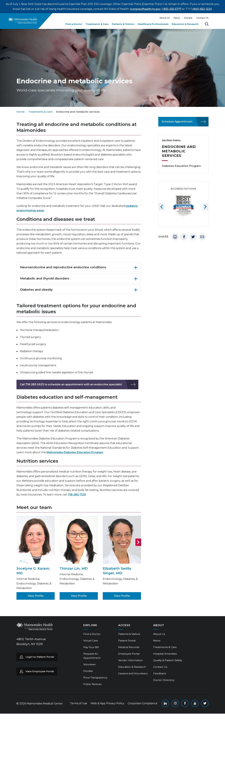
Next (138, 542)
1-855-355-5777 (171, 9)
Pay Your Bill (91, 647)
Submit (194, 26)
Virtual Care (90, 640)
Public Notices (92, 684)
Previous (161, 206)
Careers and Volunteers (133, 673)
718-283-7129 (77, 494)
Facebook (184, 237)
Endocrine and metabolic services (179, 151)
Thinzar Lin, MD (74, 568)
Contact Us (202, 17)
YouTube (195, 703)
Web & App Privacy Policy (107, 703)
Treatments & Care (97, 24)
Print (175, 237)
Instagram (175, 703)
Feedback (159, 673)
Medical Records (128, 647)
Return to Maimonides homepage (22, 21)
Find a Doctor (74, 24)
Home (20, 111)
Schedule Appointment (177, 121)
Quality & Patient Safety (167, 660)
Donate (188, 17)
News (177, 17)
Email (202, 237)
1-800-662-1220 (201, 9)
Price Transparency (95, 677)
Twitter (193, 237)
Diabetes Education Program (181, 166)
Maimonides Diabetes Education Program (74, 452)
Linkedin (165, 703)
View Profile (35, 595)
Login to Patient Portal (40, 656)
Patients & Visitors (123, 24)
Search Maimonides (207, 24)
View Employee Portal (40, 671)
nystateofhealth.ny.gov (145, 9)
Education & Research (185, 24)
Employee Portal (129, 653)
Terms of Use (78, 703)
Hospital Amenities (165, 653)
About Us (164, 17)
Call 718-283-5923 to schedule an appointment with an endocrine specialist (71, 384)
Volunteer (89, 664)
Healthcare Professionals (153, 24)
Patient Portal (127, 640)
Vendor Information (130, 660)
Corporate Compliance (142, 703)
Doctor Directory (163, 680)
